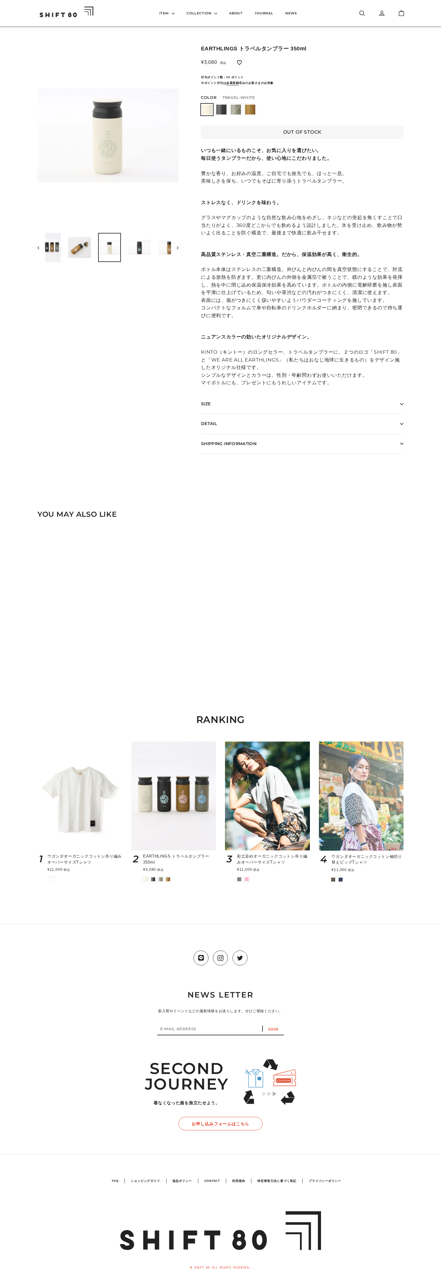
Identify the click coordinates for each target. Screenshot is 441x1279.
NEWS (291, 13)
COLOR (228, 97)
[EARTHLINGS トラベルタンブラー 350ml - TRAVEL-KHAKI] (62, 667)
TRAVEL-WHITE (207, 110)
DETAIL (209, 423)
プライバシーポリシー (325, 1180)
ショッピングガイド (145, 1180)
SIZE (206, 403)
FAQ (115, 1180)
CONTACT (212, 1180)
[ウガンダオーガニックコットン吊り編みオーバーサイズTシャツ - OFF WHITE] (51, 879)
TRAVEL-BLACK (221, 110)
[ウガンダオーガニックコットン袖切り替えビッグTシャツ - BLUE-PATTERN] (340, 879)
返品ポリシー (182, 1180)
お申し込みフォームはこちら (220, 1123)
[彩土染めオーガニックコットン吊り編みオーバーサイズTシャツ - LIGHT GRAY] (239, 879)
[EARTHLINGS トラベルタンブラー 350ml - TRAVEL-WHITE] (47, 667)
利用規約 (238, 1180)
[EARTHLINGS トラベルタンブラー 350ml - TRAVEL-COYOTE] (69, 667)
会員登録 (232, 83)
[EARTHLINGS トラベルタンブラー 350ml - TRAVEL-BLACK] (54, 667)
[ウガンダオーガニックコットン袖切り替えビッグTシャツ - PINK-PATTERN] (333, 879)
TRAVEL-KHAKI (236, 110)
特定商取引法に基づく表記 (276, 1180)
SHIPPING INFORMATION (228, 443)
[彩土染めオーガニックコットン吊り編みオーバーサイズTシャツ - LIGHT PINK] (246, 879)
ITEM (164, 13)
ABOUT (236, 13)
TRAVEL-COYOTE (250, 110)
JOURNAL (264, 13)
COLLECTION (200, 13)
